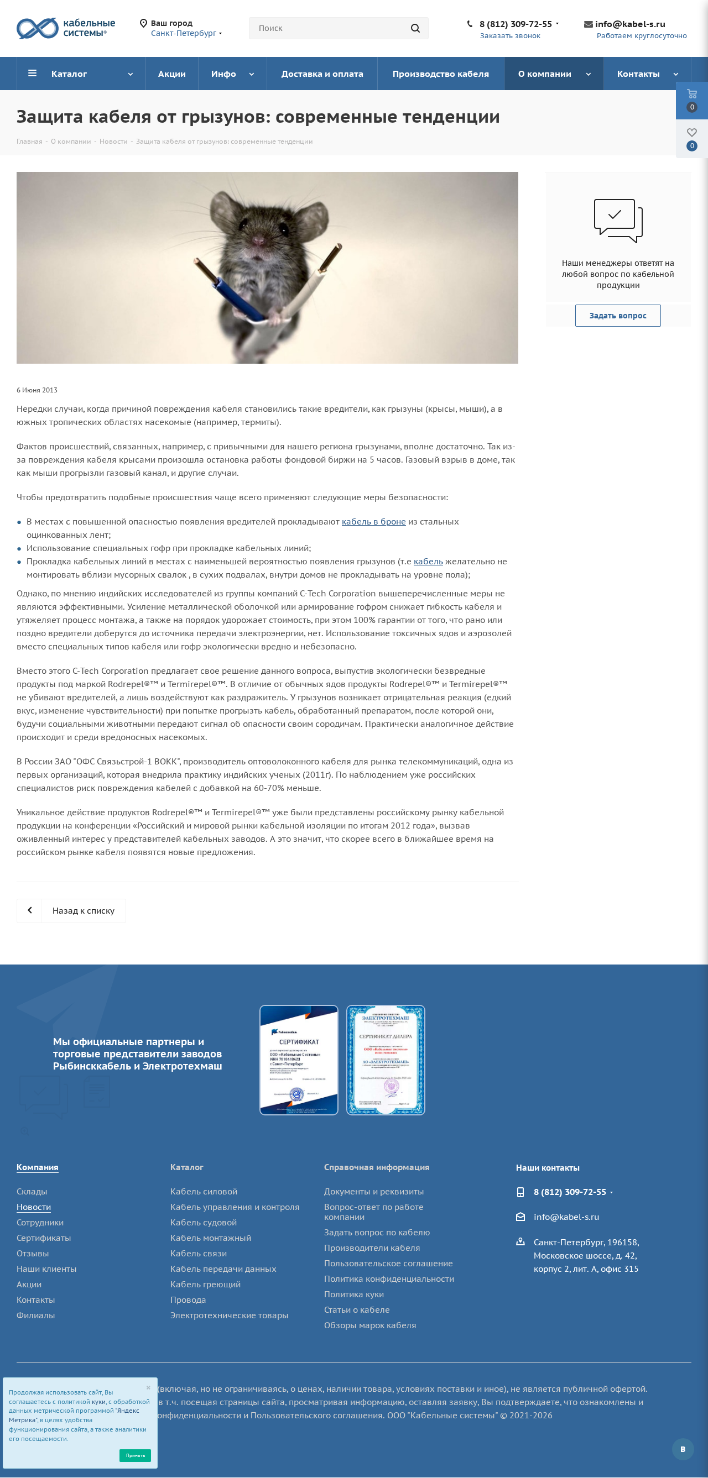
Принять (135, 1455)
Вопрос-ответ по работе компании (374, 1212)
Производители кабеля (372, 1248)
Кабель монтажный (210, 1238)
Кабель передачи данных (223, 1269)
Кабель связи (198, 1253)
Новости (34, 1207)
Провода (188, 1299)
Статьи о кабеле (357, 1309)
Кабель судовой (203, 1222)
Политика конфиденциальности (389, 1278)
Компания (38, 1167)
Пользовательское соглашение (388, 1263)
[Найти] (415, 28)
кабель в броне (374, 521)
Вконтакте (683, 1449)
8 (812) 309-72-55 (516, 23)
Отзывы (33, 1253)
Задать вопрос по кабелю (377, 1232)
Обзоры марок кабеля (370, 1325)
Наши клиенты (47, 1269)
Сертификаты (44, 1238)
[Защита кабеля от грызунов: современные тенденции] (268, 268)
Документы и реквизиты (374, 1191)
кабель (428, 561)
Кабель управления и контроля (235, 1207)
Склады (32, 1191)
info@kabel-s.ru (630, 23)
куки (99, 1402)
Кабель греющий (205, 1284)
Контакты (36, 1299)
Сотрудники (40, 1222)
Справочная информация (377, 1167)
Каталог (187, 1167)
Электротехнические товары (229, 1315)
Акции (29, 1284)
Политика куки (354, 1294)
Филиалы (36, 1315)
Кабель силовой (203, 1191)
